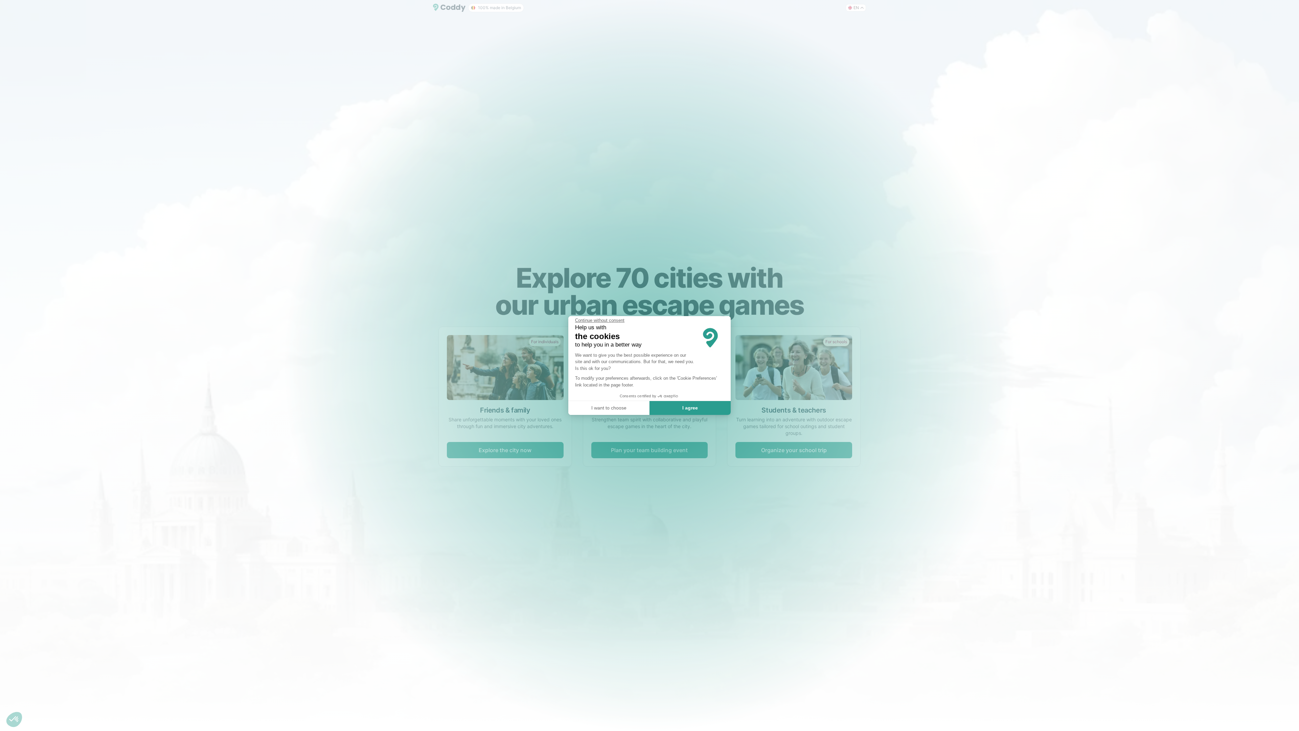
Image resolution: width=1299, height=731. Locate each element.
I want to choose (608, 408)
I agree (690, 408)
